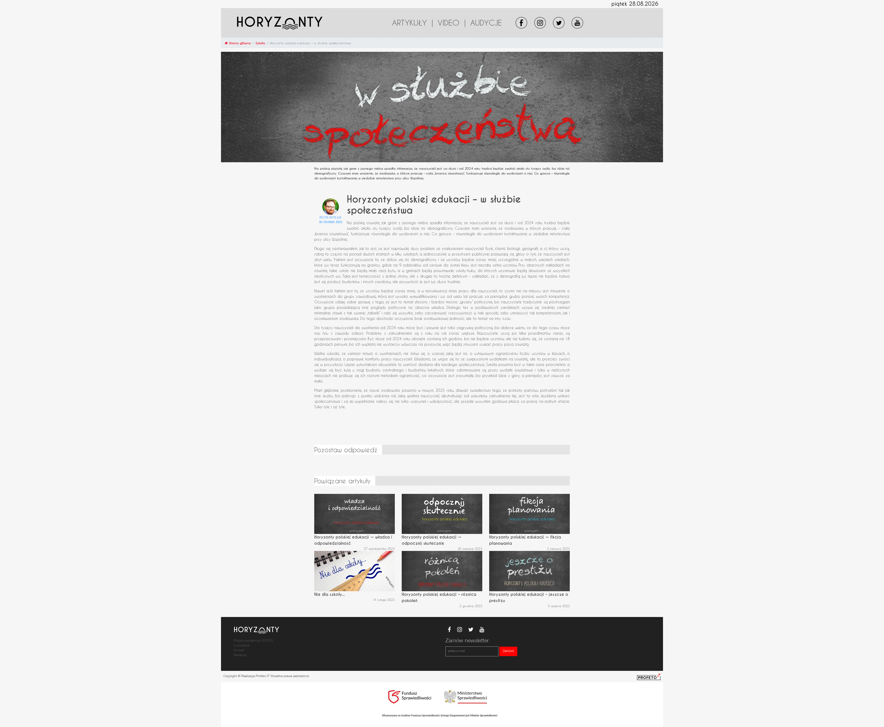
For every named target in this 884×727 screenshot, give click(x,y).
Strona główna (239, 43)
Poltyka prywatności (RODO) (253, 641)
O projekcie (241, 645)
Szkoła (260, 43)
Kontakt (239, 650)
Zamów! (508, 651)
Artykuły (412, 22)
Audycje (486, 22)
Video (452, 22)
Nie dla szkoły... (329, 594)
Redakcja (240, 655)
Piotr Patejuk (331, 217)
